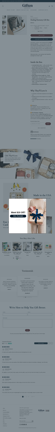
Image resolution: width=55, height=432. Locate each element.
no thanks (18, 219)
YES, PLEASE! (18, 216)
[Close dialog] (44, 200)
